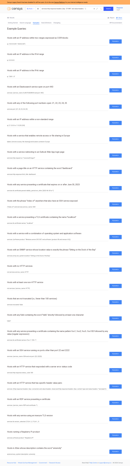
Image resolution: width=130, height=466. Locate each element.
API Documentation (116, 23)
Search (116, 41)
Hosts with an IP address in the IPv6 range (25, 70)
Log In (118, 10)
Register (120, 8)
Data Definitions (46, 23)
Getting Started (13, 23)
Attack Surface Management (27, 463)
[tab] (10, 17)
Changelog (56, 23)
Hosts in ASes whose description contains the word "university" (34, 448)
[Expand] (97, 9)
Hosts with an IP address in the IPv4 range (25, 54)
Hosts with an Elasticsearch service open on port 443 (30, 87)
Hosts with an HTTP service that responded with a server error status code (39, 366)
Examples (36, 23)
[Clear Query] (94, 9)
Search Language (25, 23)
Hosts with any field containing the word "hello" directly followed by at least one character (45, 315)
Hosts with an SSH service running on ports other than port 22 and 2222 (38, 350)
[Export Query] (101, 9)
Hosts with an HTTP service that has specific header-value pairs (34, 383)
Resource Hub (11, 463)
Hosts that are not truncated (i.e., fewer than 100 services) (32, 298)
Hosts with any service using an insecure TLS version (30, 415)
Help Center (93, 463)
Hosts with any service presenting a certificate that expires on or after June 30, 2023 (43, 184)
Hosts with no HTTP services (19, 266)
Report (112, 18)
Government (43, 463)
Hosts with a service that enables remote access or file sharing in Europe (38, 136)
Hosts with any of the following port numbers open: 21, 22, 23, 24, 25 (37, 103)
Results (11, 18)
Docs (120, 18)
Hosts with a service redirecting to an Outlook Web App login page (35, 152)
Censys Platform (59, 2)
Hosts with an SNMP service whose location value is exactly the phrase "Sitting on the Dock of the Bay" (51, 250)
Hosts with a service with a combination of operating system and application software (44, 233)
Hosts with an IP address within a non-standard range (30, 119)
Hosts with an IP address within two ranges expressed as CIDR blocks (37, 38)
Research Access (54, 463)
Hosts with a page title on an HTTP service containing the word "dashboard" (39, 168)
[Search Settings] (38, 9)
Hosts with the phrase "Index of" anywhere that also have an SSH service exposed (42, 201)
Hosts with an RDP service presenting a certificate (28, 399)
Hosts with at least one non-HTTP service (25, 282)
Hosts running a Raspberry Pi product (23, 432)
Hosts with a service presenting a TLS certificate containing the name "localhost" (41, 217)
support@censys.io (105, 463)
